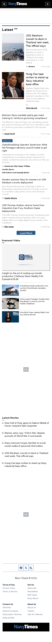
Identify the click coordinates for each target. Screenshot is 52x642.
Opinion (7, 140)
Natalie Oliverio (10, 198)
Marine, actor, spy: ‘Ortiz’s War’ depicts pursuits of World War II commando (25, 434)
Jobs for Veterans (35, 614)
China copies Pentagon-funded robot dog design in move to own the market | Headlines (34, 301)
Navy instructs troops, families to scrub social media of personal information (25, 444)
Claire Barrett (31, 108)
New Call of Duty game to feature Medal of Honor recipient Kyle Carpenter (27, 424)
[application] (26, 257)
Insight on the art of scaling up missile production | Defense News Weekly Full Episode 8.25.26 (22, 276)
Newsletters (32, 591)
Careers (30, 610)
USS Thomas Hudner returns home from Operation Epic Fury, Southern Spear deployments (23, 208)
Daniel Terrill (9, 133)
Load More (26, 233)
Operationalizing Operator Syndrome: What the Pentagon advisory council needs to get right (24, 147)
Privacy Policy (9, 587)
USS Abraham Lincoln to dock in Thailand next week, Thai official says (37, 40)
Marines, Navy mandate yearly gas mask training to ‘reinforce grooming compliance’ (24, 116)
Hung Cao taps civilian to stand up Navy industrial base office (37, 79)
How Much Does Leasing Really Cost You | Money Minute (34, 313)
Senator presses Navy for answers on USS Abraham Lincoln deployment (24, 181)
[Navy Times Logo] (18, 4)
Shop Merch (32, 598)
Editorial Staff (8, 617)
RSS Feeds (32, 594)
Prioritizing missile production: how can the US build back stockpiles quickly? (34, 287)
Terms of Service (10, 591)
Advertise (7, 607)
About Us (31, 607)
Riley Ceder (9, 226)
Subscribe (31, 587)
